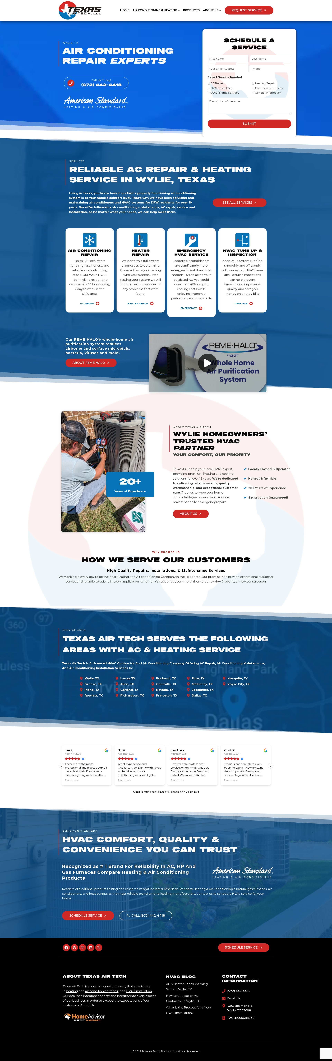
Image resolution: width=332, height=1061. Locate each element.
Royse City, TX (239, 684)
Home (124, 10)
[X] (98, 947)
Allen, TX (127, 684)
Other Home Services (225, 92)
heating (72, 991)
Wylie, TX (92, 678)
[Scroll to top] (323, 1047)
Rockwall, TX (166, 678)
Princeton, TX (166, 695)
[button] (207, 363)
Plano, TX (92, 689)
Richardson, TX (132, 695)
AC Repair (217, 83)
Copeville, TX (166, 684)
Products (191, 10)
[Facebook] (66, 947)
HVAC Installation (222, 88)
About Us (87, 1005)
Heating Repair (265, 83)
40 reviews (191, 791)
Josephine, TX (203, 689)
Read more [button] (71, 780)
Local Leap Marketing (186, 1051)
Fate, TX (198, 678)
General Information (268, 92)
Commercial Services (269, 88)
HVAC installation (139, 991)
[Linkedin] (90, 947)
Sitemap (166, 1051)
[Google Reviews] (74, 947)
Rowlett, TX (94, 695)
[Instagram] (82, 947)
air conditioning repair (101, 991)
